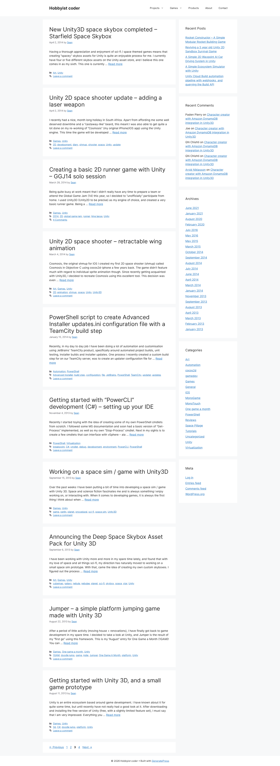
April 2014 (191, 279)
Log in (189, 477)
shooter (92, 144)
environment (110, 446)
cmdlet (74, 446)
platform (126, 655)
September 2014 (196, 257)
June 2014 (192, 274)
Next (87, 747)
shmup (83, 144)
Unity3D (97, 292)
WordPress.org (194, 494)
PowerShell (73, 371)
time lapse (96, 216)
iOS (187, 392)
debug (82, 446)
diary (75, 144)
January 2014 (194, 290)
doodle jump (68, 655)
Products (193, 8)
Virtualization (73, 443)
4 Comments (60, 219)
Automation (59, 371)
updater (147, 375)
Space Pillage (194, 425)
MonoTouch (192, 403)
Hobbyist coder (64, 8)
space (101, 144)
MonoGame (192, 398)
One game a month (72, 651)
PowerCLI (123, 446)
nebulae (85, 583)
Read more (115, 64)
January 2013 (194, 329)
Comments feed (195, 488)
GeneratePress (160, 760)
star (125, 583)
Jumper (94, 655)
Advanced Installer (63, 375)
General (190, 387)
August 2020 (193, 219)
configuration (93, 375)
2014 (55, 216)
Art (54, 72)
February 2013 (194, 323)
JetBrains (111, 375)
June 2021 (192, 208)
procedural (81, 511)
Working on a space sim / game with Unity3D (108, 471)
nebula (76, 583)
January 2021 (194, 213)
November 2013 (195, 296)
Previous (56, 747)
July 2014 (191, 268)
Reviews (190, 420)
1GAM (56, 655)
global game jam (73, 216)
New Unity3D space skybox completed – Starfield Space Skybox (103, 33)
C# (67, 446)
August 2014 (193, 263)
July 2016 (191, 230)
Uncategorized (194, 436)
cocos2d (190, 370)
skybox (110, 583)
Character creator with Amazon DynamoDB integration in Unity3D (207, 119)
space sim (100, 511)
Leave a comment (62, 76)
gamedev (191, 376)
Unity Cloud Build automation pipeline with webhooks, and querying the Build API (204, 80)
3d (54, 727)
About (208, 8)
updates (156, 375)
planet (71, 511)
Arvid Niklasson (195, 169)
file (103, 375)
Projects (154, 8)
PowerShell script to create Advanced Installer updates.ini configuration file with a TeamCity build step (107, 324)
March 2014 (193, 285)
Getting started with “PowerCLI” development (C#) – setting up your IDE (101, 403)
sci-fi (91, 511)
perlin (63, 511)
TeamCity (136, 375)
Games (174, 8)
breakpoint (59, 446)
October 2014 (194, 252)
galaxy (68, 583)
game (56, 511)
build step (79, 375)
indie (85, 655)
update (117, 144)
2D (54, 144)
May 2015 (191, 241)
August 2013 (193, 307)
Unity (60, 72)
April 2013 (191, 312)
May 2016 (191, 235)
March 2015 (193, 246)
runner (86, 216)
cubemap (58, 583)
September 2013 (196, 301)
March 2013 (193, 318)
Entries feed (193, 483)
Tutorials (191, 431)
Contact (223, 8)
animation (62, 292)
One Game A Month (110, 655)
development (64, 144)
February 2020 (194, 224)
